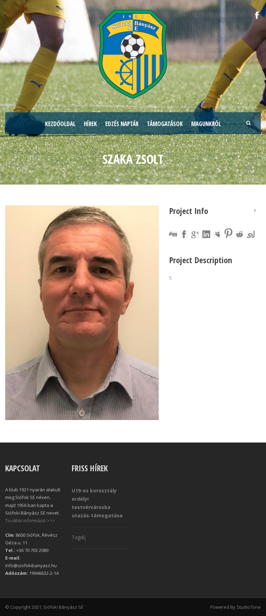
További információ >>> (30, 520)
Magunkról (206, 124)
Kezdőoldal (60, 124)
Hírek (90, 124)
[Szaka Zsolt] (82, 312)
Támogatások (165, 124)
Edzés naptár (122, 124)
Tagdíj (79, 537)
